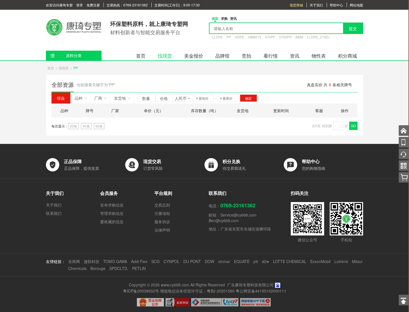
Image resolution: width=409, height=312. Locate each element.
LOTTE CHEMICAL (289, 261)
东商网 (74, 261)
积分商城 (347, 55)
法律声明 (162, 230)
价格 (164, 98)
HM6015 (254, 37)
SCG (155, 261)
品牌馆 (222, 55)
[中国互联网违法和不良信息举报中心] (214, 302)
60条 (99, 126)
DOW (209, 261)
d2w (265, 261)
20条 (73, 126)
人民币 (180, 98)
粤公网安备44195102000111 (261, 291)
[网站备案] (177, 302)
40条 (86, 126)
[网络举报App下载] (255, 302)
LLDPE (217, 37)
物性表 (319, 55)
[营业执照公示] (150, 302)
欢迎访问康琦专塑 (59, 5)
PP (228, 37)
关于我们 (316, 5)
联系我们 (53, 213)
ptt (255, 261)
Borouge (97, 268)
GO (353, 125)
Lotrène (341, 261)
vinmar (224, 261)
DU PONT (192, 261)
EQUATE (242, 261)
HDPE (239, 37)
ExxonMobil (320, 261)
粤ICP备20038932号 (141, 291)
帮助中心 (336, 5)
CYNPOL (171, 261)
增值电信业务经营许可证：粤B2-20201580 (197, 291)
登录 (79, 5)
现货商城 (296, 5)
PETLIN (139, 268)
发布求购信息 (112, 205)
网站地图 (356, 5)
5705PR (285, 37)
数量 (146, 98)
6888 (299, 37)
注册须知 (162, 213)
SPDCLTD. (118, 268)
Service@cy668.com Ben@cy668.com (233, 217)
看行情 (270, 55)
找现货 (165, 55)
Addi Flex (139, 261)
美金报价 (193, 55)
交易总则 (162, 205)
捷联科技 (91, 261)
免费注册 (93, 5)
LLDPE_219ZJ (318, 37)
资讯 (294, 55)
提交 (353, 28)
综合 (61, 98)
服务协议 (162, 221)
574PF (270, 37)
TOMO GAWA (115, 261)
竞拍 (246, 55)
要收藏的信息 (112, 221)
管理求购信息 (112, 213)
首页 (141, 55)
